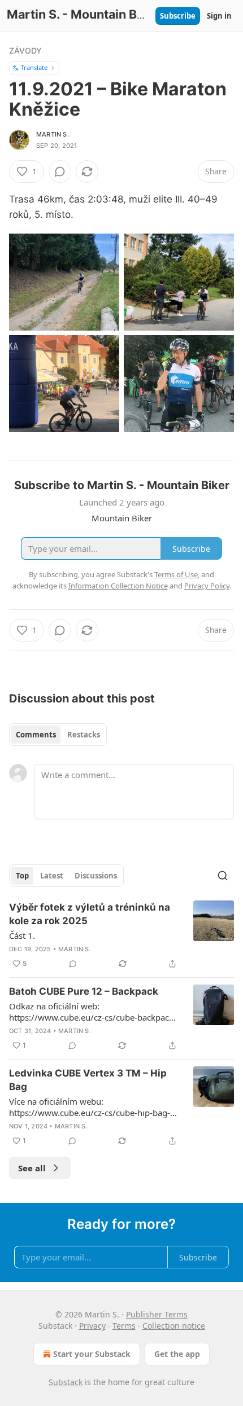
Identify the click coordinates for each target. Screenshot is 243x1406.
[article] (121, 935)
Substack (66, 1382)
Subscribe (178, 16)
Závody (25, 50)
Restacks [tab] (83, 735)
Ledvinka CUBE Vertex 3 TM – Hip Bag (88, 1079)
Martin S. (52, 134)
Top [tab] (22, 876)
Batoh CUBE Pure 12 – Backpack (83, 991)
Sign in (219, 16)
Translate (34, 67)
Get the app (177, 1353)
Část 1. (22, 935)
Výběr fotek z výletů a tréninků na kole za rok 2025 (89, 914)
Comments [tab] (36, 735)
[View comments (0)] (60, 171)
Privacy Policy (206, 586)
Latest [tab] (51, 876)
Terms (124, 1325)
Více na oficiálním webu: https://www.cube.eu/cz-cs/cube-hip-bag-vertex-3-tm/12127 (89, 1107)
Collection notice (173, 1325)
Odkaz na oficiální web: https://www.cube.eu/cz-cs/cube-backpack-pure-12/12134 (92, 1011)
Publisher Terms (157, 1314)
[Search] (222, 875)
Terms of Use (176, 574)
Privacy (92, 1325)
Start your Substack (92, 1353)
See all (32, 1168)
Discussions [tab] (96, 876)
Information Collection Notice (118, 586)
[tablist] (58, 734)
